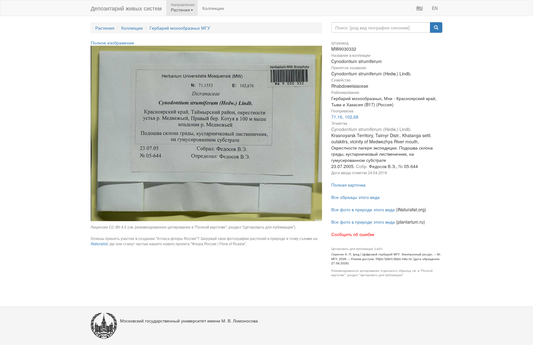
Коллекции (213, 8)
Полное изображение (112, 43)
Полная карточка (348, 185)
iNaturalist (99, 243)
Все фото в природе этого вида (363, 209)
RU (419, 8)
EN (435, 8)
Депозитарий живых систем (126, 8)
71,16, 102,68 (344, 117)
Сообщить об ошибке (352, 234)
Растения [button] (180, 9)
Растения (104, 28)
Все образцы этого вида (355, 197)
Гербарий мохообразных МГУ (180, 28)
